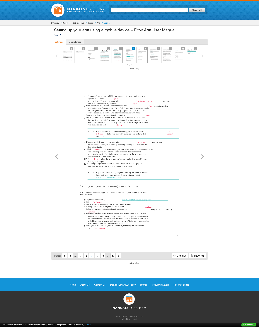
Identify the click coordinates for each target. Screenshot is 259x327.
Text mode (58, 41)
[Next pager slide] (202, 56)
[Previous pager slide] (56, 56)
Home (73, 284)
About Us (85, 284)
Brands (143, 284)
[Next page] (202, 157)
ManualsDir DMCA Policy (123, 284)
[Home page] (57, 10)
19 (113, 255)
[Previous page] (56, 157)
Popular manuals (160, 284)
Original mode (75, 41)
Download (199, 255)
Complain (181, 255)
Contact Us (100, 284)
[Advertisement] (129, 73)
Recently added (181, 284)
